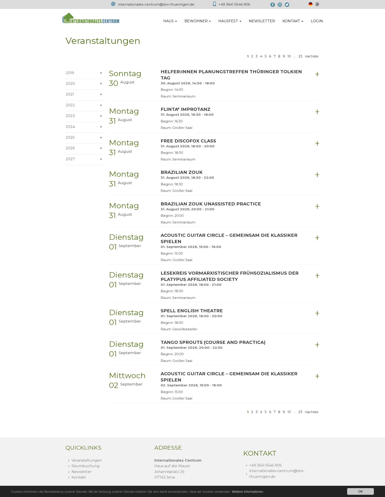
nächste (311, 56)
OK (360, 491)
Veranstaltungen (87, 460)
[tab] (214, 83)
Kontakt (79, 477)
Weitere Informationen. (248, 491)
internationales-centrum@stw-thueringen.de (156, 4)
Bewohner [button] (196, 21)
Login (317, 21)
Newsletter (262, 21)
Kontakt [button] (292, 21)
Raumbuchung (86, 466)
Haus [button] (169, 21)
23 (300, 56)
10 (289, 56)
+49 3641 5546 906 (234, 4)
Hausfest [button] (228, 21)
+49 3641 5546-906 (265, 465)
